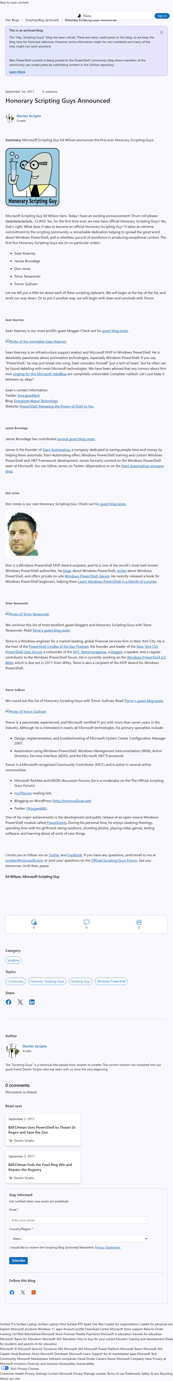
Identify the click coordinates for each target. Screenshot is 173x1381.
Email (14, 1209)
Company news (141, 1358)
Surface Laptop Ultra (52, 1324)
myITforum (23, 793)
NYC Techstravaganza (89, 651)
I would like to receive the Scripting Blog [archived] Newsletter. (65, 1247)
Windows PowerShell (111, 981)
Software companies (62, 1358)
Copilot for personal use (155, 1324)
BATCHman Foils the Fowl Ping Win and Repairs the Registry (40, 1167)
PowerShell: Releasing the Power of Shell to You (57, 406)
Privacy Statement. (108, 1247)
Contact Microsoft (60, 1373)
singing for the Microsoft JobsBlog (39, 373)
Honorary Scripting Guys (47, 981)
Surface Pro (8, 1324)
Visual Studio (86, 1358)
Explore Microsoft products (18, 1329)
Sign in (162, 16)
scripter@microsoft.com (24, 860)
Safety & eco (150, 1373)
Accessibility (67, 1363)
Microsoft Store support (126, 1329)
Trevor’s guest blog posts (143, 700)
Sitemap (41, 1373)
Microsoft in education (116, 1334)
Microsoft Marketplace (32, 1358)
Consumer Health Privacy (17, 1373)
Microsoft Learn (80, 1354)
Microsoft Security (30, 1349)
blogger (117, 651)
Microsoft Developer (54, 1354)
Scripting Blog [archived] (42, 20)
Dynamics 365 (53, 1349)
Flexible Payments (87, 1334)
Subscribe (18, 1260)
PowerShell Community (91, 60)
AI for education (46, 1344)
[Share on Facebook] (8, 1003)
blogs (67, 570)
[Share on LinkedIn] (32, 1003)
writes (121, 570)
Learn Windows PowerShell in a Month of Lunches (117, 581)
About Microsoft (118, 1358)
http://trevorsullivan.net (71, 800)
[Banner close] (161, 32)
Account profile (73, 1329)
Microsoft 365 (73, 1349)
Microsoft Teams (131, 1349)
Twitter (54, 854)
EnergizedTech (29, 395)
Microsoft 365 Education (59, 1339)
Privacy (78, 1373)
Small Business (21, 1354)
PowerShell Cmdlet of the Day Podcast (59, 646)
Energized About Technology (36, 400)
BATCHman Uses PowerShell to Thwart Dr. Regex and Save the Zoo (42, 1129)
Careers (101, 1358)
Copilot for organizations (122, 1324)
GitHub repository (101, 65)
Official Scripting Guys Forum (114, 860)
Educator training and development (140, 1339)
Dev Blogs (12, 20)
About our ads (10, 1378)
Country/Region (21, 1229)
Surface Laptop (26, 1324)
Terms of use (115, 1373)
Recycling (166, 1373)
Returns (149, 1329)
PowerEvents (57, 822)
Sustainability (85, 1363)
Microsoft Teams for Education (20, 1339)
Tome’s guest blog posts (51, 630)
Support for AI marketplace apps (114, 1354)
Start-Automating (56, 449)
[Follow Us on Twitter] (22, 1294)
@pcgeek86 (36, 808)
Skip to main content (14, 2)
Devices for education (147, 1334)
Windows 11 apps (50, 1329)
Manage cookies (95, 1373)
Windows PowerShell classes (87, 576)
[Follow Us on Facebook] (12, 1294)
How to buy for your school (96, 1339)
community (15, 981)
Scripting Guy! (80, 981)
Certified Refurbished (26, 1334)
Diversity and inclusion (42, 1363)
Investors (20, 1363)
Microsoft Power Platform (101, 1349)
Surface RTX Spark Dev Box (85, 1324)
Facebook (74, 854)
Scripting (13, 960)
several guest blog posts (76, 438)
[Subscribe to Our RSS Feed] (33, 1294)
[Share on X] (20, 1003)
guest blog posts (115, 330)
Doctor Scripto (29, 115)
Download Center (97, 1329)
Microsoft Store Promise (58, 1334)
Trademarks (133, 1373)
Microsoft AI (8, 1349)
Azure (35, 1354)
